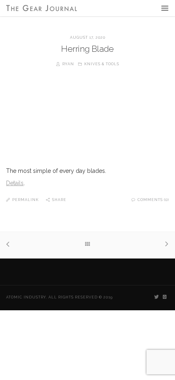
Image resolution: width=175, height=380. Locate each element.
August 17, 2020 (87, 37)
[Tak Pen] (165, 245)
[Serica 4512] (10, 245)
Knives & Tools (101, 64)
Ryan (68, 64)
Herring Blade (87, 49)
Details (15, 183)
